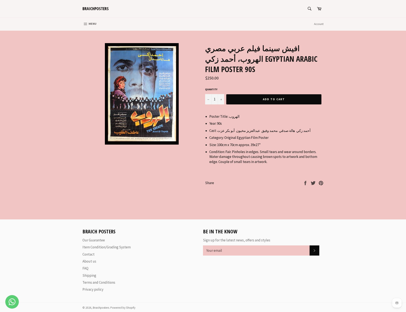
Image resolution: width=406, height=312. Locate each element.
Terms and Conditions (98, 282)
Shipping (89, 275)
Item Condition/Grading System (106, 247)
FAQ (85, 268)
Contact (88, 254)
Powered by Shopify (122, 307)
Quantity (211, 89)
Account (319, 24)
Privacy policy (92, 289)
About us (89, 261)
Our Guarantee (93, 240)
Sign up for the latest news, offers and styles (236, 240)
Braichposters (95, 8)
